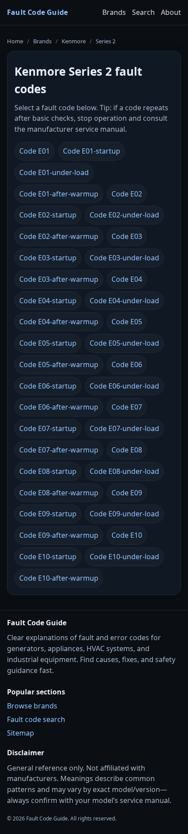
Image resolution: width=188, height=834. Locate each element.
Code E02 (126, 194)
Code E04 (126, 279)
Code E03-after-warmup (58, 279)
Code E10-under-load (124, 556)
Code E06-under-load (124, 386)
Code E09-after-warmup (58, 535)
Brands (114, 12)
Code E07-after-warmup (58, 450)
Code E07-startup (48, 428)
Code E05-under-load (124, 343)
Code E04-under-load (124, 300)
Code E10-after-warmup (58, 578)
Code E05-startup (48, 343)
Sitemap (20, 733)
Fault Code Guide (37, 12)
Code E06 (126, 364)
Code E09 (126, 493)
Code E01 (34, 151)
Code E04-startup (48, 300)
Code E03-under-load (124, 258)
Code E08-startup (48, 471)
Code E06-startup (48, 386)
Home (15, 41)
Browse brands (32, 706)
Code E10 (126, 535)
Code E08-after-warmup (58, 493)
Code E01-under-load (54, 172)
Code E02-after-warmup (58, 236)
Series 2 (105, 41)
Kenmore (74, 41)
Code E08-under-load (124, 471)
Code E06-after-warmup (58, 407)
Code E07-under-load (124, 428)
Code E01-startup (91, 151)
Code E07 (126, 407)
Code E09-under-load (124, 514)
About (171, 12)
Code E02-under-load (124, 215)
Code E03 (126, 236)
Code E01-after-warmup (58, 194)
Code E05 (126, 321)
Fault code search (36, 719)
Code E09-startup (48, 514)
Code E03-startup (48, 258)
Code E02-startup (48, 215)
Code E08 (126, 450)
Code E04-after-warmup (58, 321)
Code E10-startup (48, 556)
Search (143, 12)
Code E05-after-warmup (58, 364)
